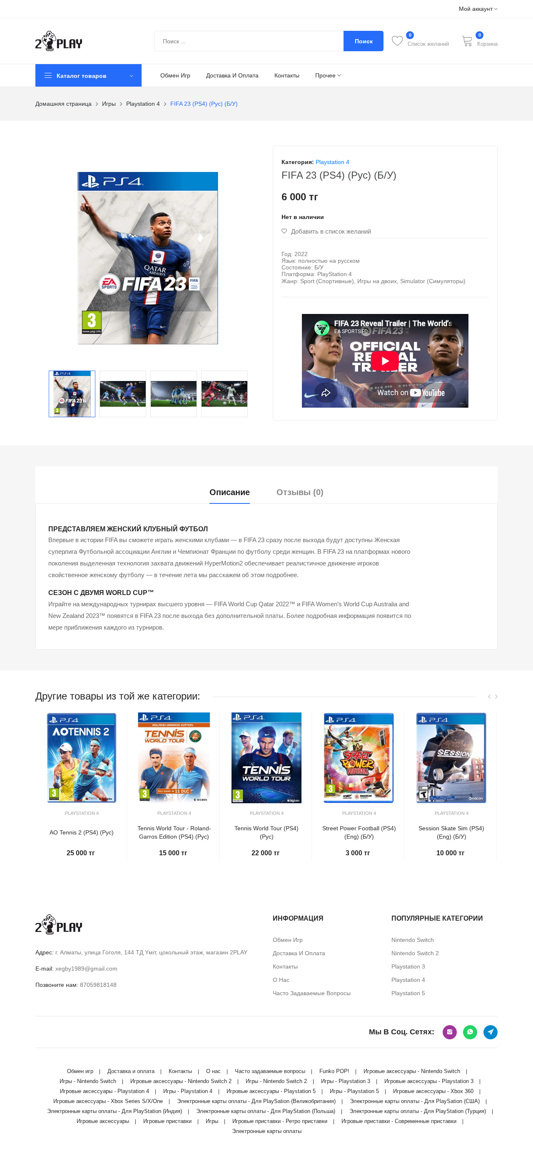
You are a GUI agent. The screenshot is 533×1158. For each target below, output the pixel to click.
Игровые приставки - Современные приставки (398, 1121)
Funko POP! (334, 1071)
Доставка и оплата (232, 75)
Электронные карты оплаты (266, 1131)
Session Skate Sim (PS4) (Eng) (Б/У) (451, 832)
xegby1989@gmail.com (86, 968)
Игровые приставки (167, 1121)
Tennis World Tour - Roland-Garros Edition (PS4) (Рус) (174, 832)
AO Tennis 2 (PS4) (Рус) (82, 832)
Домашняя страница (63, 103)
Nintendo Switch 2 (415, 953)
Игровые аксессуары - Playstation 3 (428, 1081)
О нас (281, 979)
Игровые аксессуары (103, 1121)
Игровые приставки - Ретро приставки (279, 1121)
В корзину (81, 871)
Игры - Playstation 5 (354, 1091)
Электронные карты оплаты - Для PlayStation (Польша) (265, 1111)
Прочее (326, 75)
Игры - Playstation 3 (345, 1081)
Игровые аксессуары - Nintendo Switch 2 (181, 1081)
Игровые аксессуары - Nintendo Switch (412, 1071)
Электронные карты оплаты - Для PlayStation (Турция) (417, 1111)
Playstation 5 (408, 993)
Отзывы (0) (300, 492)
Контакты (286, 75)
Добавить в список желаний (331, 231)
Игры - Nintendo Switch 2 (276, 1081)
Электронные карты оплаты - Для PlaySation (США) (415, 1101)
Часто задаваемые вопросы (312, 993)
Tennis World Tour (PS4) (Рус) (266, 832)
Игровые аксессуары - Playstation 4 (104, 1091)
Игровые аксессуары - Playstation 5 (271, 1091)
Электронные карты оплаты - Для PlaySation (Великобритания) (256, 1101)
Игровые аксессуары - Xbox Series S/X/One (108, 1101)
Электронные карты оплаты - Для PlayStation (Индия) (114, 1111)
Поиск (364, 41)
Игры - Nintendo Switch (88, 1081)
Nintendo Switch (412, 939)
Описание (229, 492)
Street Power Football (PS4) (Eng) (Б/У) (359, 832)
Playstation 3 (408, 966)
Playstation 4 (143, 103)
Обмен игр (175, 75)
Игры (109, 103)
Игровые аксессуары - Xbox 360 (433, 1091)
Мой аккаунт (476, 9)
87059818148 (98, 984)
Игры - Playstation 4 (187, 1091)
